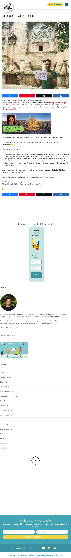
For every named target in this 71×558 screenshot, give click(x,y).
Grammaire (3, 406)
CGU (57, 555)
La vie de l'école (4, 410)
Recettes (2, 434)
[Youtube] (43, 547)
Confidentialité (50, 555)
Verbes (2, 439)
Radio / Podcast (4, 429)
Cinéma (2, 373)
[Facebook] (55, 547)
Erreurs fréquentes (5, 391)
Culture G (2, 382)
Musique (2, 420)
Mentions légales (40, 555)
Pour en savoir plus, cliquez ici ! (9, 328)
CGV (61, 555)
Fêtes (1, 401)
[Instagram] (49, 547)
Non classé (3, 424)
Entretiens (3, 387)
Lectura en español (5, 415)
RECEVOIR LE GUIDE (36, 275)
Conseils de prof (4, 377)
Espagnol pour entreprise (7, 396)
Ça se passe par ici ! (9, 109)
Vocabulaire (3, 443)
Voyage (2, 448)
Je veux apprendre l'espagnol (35, 537)
